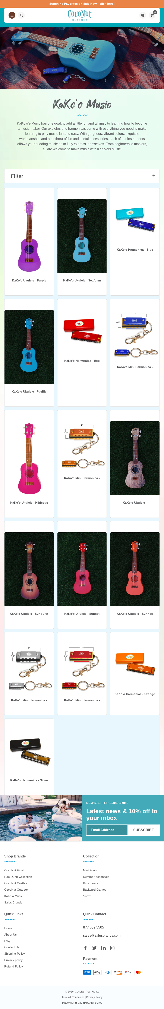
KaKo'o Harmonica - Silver (29, 780)
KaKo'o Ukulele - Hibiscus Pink (29, 502)
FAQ (7, 940)
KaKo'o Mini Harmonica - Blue (135, 367)
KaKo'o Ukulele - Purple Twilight (29, 280)
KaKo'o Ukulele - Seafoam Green (82, 280)
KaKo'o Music (13, 896)
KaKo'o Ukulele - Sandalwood (135, 502)
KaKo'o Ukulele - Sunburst (29, 613)
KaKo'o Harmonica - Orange (135, 694)
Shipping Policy (14, 953)
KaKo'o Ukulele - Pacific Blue (29, 391)
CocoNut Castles (15, 883)
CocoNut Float (14, 870)
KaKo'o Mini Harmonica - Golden (82, 478)
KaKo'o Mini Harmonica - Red (82, 700)
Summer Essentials (96, 876)
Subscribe (143, 830)
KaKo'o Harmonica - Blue (135, 249)
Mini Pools (90, 870)
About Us (10, 934)
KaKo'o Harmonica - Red (82, 360)
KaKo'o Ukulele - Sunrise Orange (135, 614)
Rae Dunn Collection (18, 876)
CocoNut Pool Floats (87, 991)
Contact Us (11, 947)
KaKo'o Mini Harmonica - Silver (29, 700)
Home (8, 928)
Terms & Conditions (73, 997)
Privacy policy (13, 960)
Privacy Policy (94, 997)
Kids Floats (90, 883)
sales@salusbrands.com (101, 935)
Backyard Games (94, 889)
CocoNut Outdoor (16, 889)
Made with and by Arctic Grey (82, 1002)
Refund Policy (13, 966)
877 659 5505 (93, 927)
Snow (87, 896)
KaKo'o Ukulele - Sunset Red (82, 614)
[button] (12, 15)
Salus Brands (13, 902)
